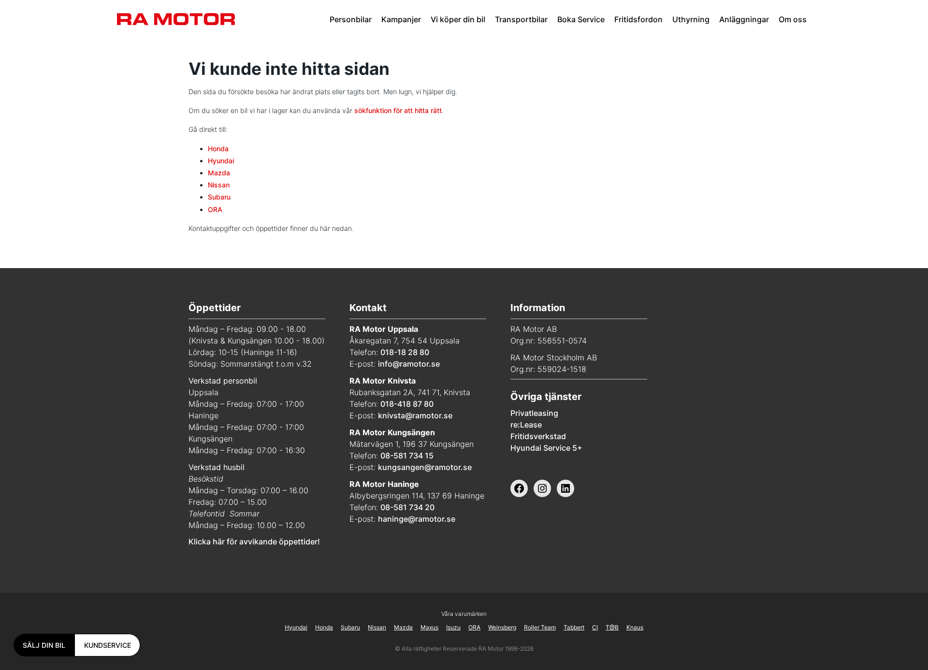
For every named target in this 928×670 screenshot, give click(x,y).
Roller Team (540, 627)
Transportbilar (521, 19)
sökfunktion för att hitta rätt (398, 110)
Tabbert (574, 627)
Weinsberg (502, 627)
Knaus (634, 627)
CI (595, 627)
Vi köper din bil (458, 19)
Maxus (429, 627)
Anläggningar (744, 19)
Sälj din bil (44, 645)
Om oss (793, 19)
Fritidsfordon (638, 19)
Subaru (219, 197)
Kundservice (107, 645)
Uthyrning (691, 19)
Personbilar (351, 19)
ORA (215, 209)
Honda (218, 148)
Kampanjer (401, 19)
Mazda (219, 173)
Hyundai (221, 161)
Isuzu (453, 627)
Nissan (219, 185)
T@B (612, 627)
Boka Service (581, 19)
